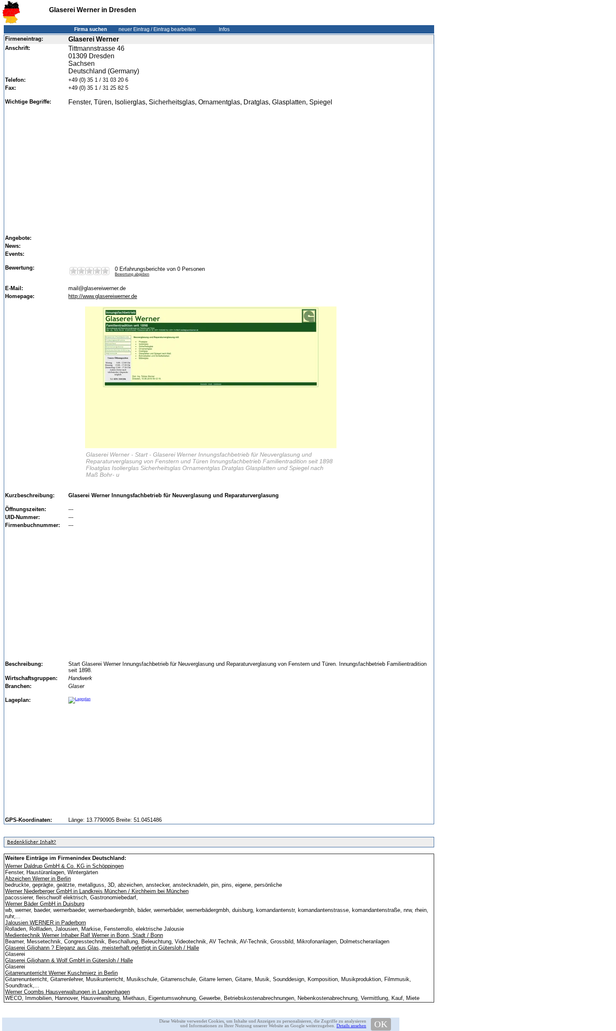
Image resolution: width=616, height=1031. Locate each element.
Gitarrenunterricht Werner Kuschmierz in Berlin (61, 973)
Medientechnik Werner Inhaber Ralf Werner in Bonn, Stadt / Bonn (84, 935)
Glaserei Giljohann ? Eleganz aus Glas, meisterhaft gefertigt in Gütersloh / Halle (102, 948)
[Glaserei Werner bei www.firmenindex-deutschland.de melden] (31, 844)
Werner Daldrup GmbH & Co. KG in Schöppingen (64, 866)
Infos (224, 29)
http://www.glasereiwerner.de (102, 296)
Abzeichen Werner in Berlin (38, 878)
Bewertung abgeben (132, 274)
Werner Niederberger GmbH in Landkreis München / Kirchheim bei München (97, 891)
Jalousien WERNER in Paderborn (45, 922)
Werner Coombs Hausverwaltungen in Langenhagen (67, 992)
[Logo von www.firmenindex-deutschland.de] (11, 22)
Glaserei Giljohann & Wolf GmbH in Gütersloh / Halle (69, 960)
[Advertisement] (248, 166)
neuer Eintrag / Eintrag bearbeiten (157, 29)
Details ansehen (351, 1025)
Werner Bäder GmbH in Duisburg (44, 904)
